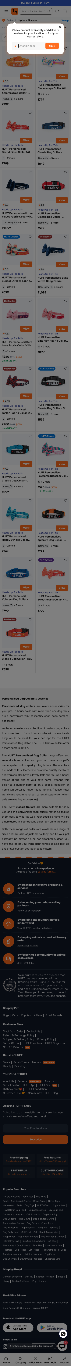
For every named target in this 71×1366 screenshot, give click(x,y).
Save (52, 46)
